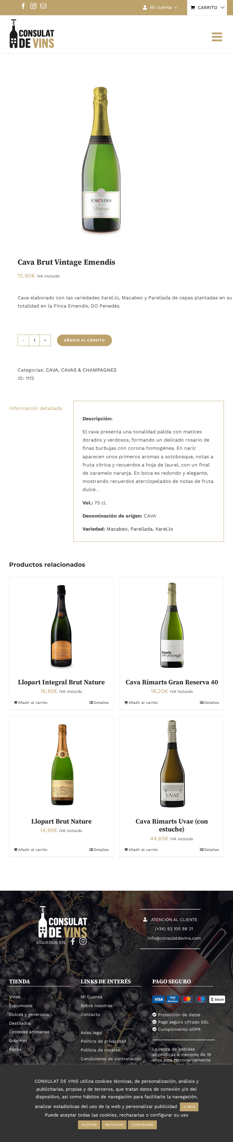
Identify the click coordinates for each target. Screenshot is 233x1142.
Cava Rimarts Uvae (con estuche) (172, 825)
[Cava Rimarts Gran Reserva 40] (172, 624)
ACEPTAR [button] (89, 1125)
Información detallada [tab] (35, 408)
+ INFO (189, 1107)
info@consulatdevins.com (174, 938)
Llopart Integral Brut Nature (61, 682)
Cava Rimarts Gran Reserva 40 (172, 682)
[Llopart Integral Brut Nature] (61, 624)
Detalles (101, 702)
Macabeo (117, 529)
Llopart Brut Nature (61, 821)
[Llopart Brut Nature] (61, 764)
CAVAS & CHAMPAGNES (88, 370)
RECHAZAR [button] (114, 1125)
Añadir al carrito (84, 340)
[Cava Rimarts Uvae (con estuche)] (172, 764)
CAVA (52, 370)
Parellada (141, 529)
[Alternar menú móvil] (218, 37)
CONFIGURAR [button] (142, 1125)
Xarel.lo (164, 529)
